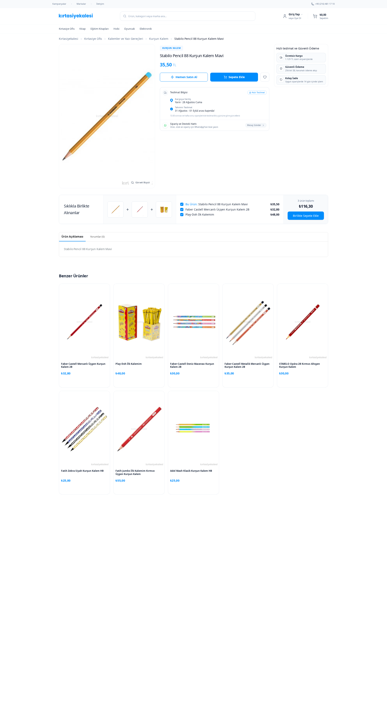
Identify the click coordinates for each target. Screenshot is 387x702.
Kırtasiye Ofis (67, 28)
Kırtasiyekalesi (68, 39)
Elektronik (146, 28)
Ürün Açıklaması (72, 236)
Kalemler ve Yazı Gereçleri (125, 39)
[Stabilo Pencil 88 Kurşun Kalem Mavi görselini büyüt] (107, 116)
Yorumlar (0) (97, 236)
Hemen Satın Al (186, 77)
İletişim (100, 3)
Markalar (81, 3)
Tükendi (248, 381)
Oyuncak (129, 28)
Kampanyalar (59, 3)
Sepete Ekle (237, 77)
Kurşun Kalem (158, 39)
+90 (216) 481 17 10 (325, 3)
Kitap (82, 28)
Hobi (116, 28)
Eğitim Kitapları (100, 28)
